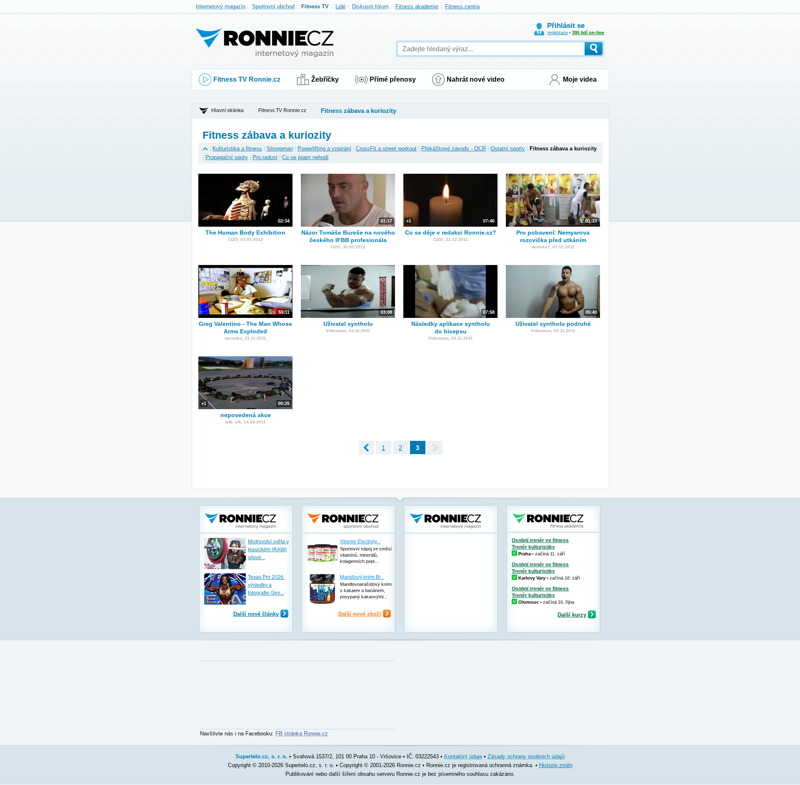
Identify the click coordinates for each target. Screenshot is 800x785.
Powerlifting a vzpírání (324, 148)
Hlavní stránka (227, 110)
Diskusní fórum (370, 6)
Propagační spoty (226, 157)
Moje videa (580, 79)
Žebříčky (325, 79)
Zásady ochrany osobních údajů (526, 756)
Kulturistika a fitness (237, 148)
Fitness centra (462, 6)
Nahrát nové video (476, 79)
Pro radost (265, 157)
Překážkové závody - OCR (453, 148)
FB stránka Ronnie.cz (301, 733)
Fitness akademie (416, 6)
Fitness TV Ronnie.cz (246, 79)
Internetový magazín (220, 6)
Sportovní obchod (273, 6)
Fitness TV (315, 6)
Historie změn (555, 765)
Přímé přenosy (393, 79)
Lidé (340, 6)
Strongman (280, 148)
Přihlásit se (566, 26)
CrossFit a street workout (386, 148)
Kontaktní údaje (463, 756)
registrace (558, 32)
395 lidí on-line (588, 32)
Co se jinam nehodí (305, 157)
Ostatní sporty (507, 148)
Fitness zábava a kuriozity (358, 110)
